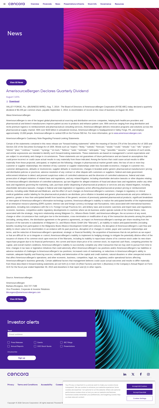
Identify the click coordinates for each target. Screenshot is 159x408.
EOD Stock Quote (44, 346)
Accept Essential (139, 392)
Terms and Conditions (28, 384)
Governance (105, 4)
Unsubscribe (12, 352)
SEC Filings (68, 342)
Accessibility (46, 384)
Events (40, 342)
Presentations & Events (74, 4)
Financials (47, 4)
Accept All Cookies (139, 386)
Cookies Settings (139, 398)
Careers (59, 384)
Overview (35, 4)
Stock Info (92, 4)
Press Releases (17, 342)
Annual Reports (17, 346)
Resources (119, 4)
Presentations (69, 346)
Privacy (10, 384)
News (57, 4)
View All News (16, 82)
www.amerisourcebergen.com (127, 133)
